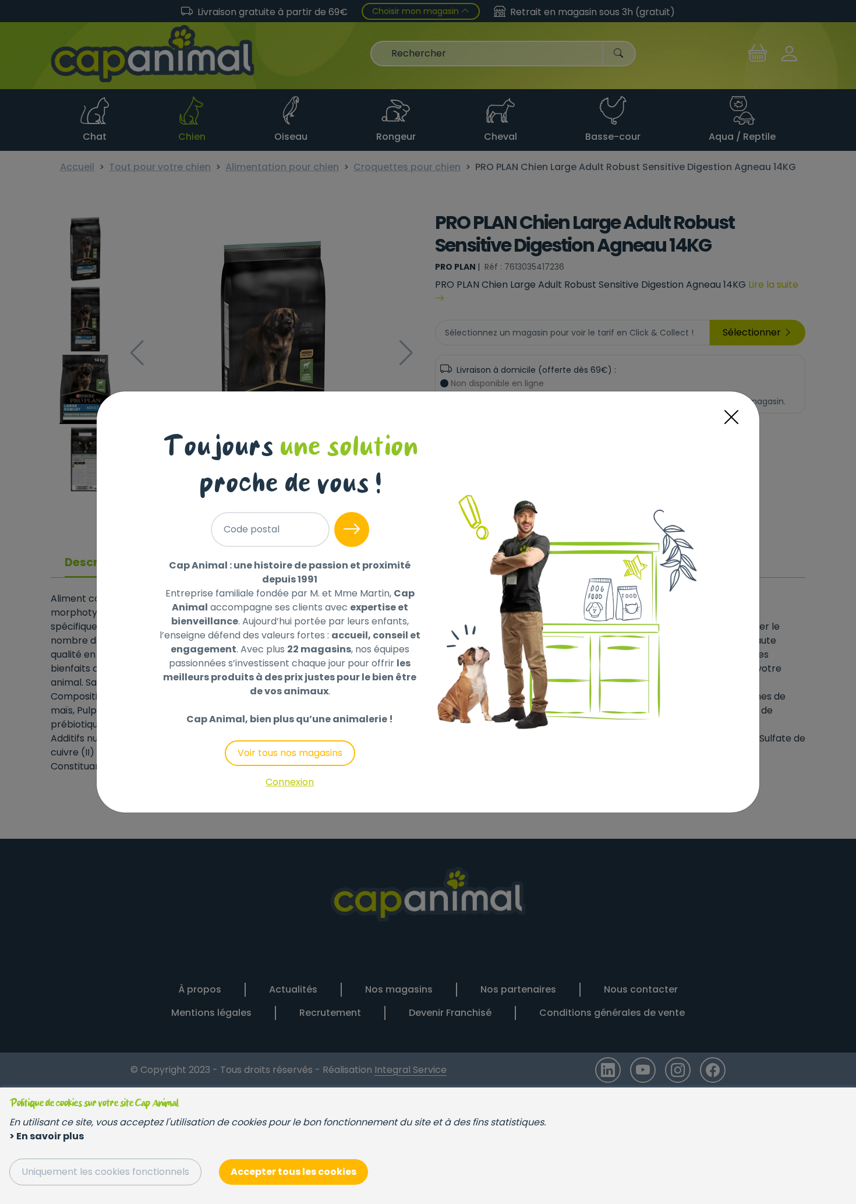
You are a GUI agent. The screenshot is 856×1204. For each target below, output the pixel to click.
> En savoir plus (46, 1136)
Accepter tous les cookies (293, 1171)
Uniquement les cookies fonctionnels (105, 1171)
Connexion (290, 782)
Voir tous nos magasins (290, 753)
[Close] (731, 417)
